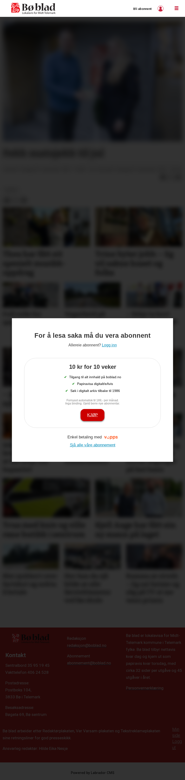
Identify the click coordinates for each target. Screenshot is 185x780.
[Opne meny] (176, 8)
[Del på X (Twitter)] (170, 177)
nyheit (11, 190)
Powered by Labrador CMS (92, 773)
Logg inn (161, 9)
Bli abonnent (142, 9)
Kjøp (92, 415)
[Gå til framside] (33, 8)
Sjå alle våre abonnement (92, 445)
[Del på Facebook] (162, 177)
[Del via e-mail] (178, 177)
